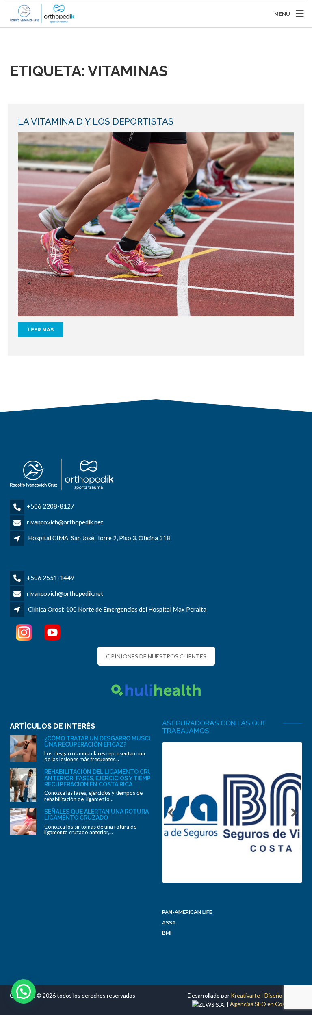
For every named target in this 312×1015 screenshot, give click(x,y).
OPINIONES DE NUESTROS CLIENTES (156, 656)
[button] (23, 991)
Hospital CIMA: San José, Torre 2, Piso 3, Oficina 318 (99, 537)
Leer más (41, 330)
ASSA (169, 923)
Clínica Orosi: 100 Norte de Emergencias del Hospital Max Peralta (117, 609)
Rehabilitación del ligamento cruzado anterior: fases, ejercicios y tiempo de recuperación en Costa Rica (106, 778)
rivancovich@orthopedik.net (65, 522)
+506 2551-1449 (50, 577)
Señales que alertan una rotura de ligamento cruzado (100, 814)
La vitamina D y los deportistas (95, 121)
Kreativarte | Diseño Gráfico (266, 995)
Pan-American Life (187, 912)
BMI (166, 933)
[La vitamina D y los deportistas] (156, 223)
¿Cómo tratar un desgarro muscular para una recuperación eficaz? (111, 741)
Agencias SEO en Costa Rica (266, 1003)
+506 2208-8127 (50, 506)
